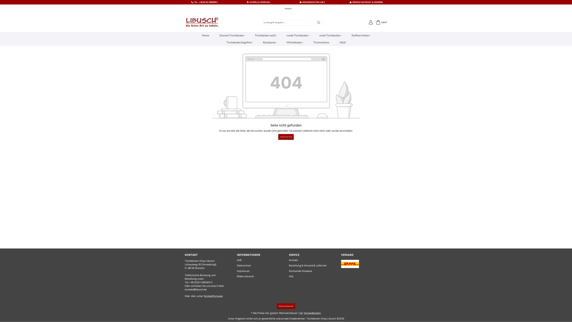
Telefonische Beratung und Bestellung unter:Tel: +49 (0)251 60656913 (200, 279)
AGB (239, 260)
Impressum (243, 271)
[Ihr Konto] (371, 22)
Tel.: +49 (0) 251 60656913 (205, 2)
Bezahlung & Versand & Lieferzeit (308, 265)
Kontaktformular (213, 296)
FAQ (291, 276)
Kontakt (293, 260)
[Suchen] (318, 22)
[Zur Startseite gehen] (202, 22)
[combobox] (288, 22)
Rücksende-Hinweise (300, 271)
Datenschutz (244, 265)
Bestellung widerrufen (286, 306)
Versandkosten (312, 313)
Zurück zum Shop (286, 137)
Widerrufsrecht (245, 276)
